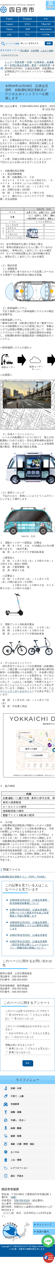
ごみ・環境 (16, 1160)
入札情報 (34, 50)
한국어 (28, 24)
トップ (8, 62)
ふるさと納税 (46, 50)
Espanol (9, 24)
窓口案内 (24, 50)
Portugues (27, 19)
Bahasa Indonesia (45, 29)
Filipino (9, 29)
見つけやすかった (18, 1014)
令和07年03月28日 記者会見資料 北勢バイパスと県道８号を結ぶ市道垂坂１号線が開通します (30, 912)
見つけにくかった (24, 1018)
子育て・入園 (17, 1096)
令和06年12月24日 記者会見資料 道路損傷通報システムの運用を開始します (30, 925)
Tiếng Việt (45, 24)
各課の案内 (43, 1231)
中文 (46, 19)
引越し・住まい (18, 1120)
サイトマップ (44, 1224)
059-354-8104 (22, 1200)
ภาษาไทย (46, 34)
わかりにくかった (24, 1037)
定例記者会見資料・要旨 (23, 65)
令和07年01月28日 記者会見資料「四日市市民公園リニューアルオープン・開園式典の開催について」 (29, 944)
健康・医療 (16, 1136)
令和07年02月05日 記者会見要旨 (28, 935)
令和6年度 (44, 65)
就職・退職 (16, 1112)
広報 (29, 62)
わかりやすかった (18, 1033)
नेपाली (28, 29)
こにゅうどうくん (9, 55)
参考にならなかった (20, 1052)
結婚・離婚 (16, 1128)
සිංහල (27, 34)
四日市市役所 (17, 8)
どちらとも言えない (39, 1048)
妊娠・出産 (16, 1088)
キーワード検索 (10, 42)
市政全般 (19, 62)
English (9, 19)
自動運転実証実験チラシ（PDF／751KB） (23, 876)
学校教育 (15, 1104)
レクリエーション (19, 1168)
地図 (13, 1197)
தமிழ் (9, 34)
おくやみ (15, 1152)
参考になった (16, 1048)
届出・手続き (17, 1176)
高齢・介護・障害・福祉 (22, 1144)
